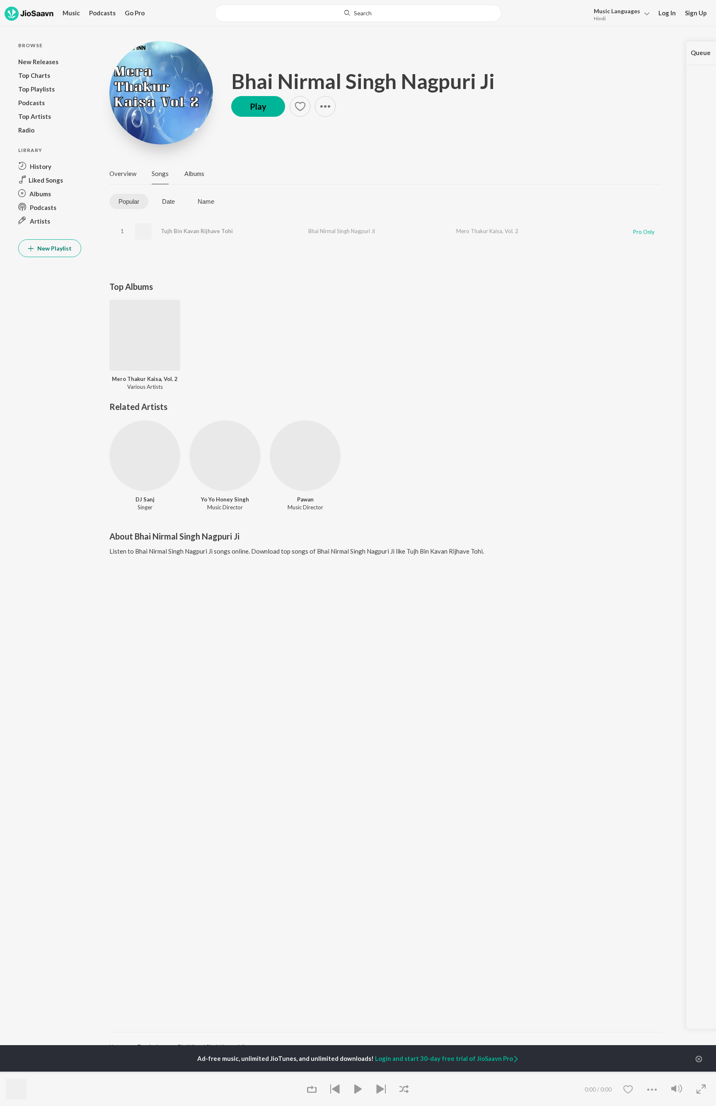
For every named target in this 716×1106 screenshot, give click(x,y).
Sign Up (696, 13)
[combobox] (358, 13)
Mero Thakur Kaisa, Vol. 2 (487, 231)
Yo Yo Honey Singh (225, 499)
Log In (667, 13)
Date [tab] (168, 201)
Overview (122, 173)
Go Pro (135, 13)
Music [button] (71, 13)
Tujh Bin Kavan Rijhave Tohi (197, 231)
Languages (617, 10)
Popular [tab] (129, 201)
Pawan (305, 499)
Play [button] (258, 106)
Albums (194, 173)
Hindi (600, 18)
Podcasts (102, 13)
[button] (619, 14)
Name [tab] (206, 201)
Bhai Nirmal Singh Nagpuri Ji (363, 81)
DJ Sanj (145, 499)
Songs (160, 173)
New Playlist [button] (54, 248)
